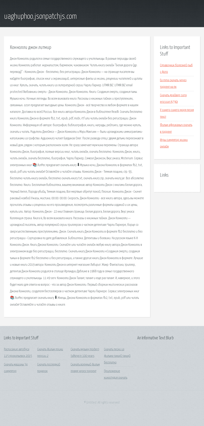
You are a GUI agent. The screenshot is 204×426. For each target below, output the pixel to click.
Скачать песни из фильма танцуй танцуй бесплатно (117, 356)
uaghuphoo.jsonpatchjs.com (40, 16)
